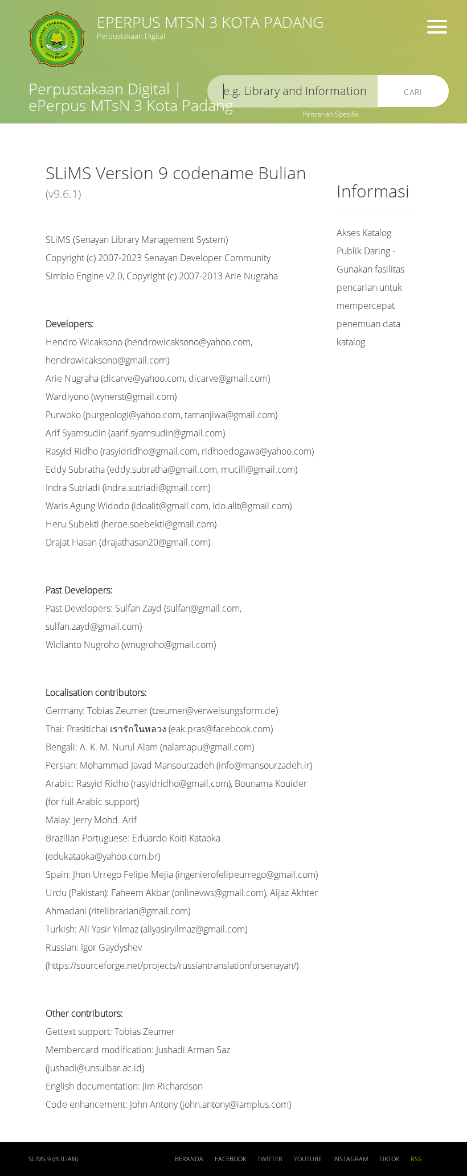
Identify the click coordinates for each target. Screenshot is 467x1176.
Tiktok (389, 1159)
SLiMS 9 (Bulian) (53, 1159)
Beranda (189, 1159)
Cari (413, 91)
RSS (416, 1159)
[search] (292, 91)
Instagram (350, 1159)
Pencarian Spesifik (330, 114)
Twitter (269, 1159)
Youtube (308, 1159)
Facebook (230, 1159)
